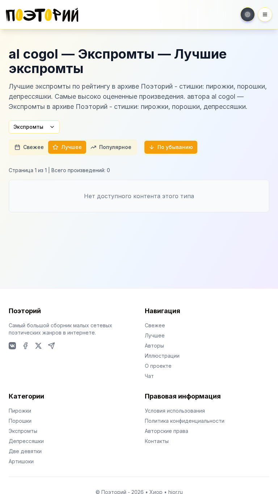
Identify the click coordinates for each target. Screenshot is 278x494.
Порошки (20, 421)
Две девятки (25, 451)
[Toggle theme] (247, 14)
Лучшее (71, 147)
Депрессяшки (26, 441)
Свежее (33, 147)
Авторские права (166, 431)
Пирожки (20, 411)
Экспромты (28, 127)
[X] (38, 345)
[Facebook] (25, 345)
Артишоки (21, 461)
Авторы (154, 345)
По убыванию (175, 147)
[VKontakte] (12, 345)
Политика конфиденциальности (184, 421)
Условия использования (175, 411)
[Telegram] (51, 345)
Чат (149, 376)
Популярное (115, 147)
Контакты (157, 441)
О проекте (158, 366)
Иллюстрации (162, 356)
